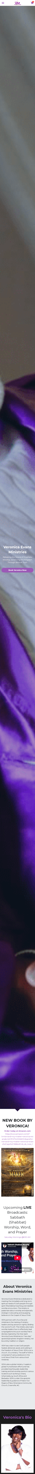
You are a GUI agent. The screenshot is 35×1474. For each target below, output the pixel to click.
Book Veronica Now (17, 570)
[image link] (17, 1172)
